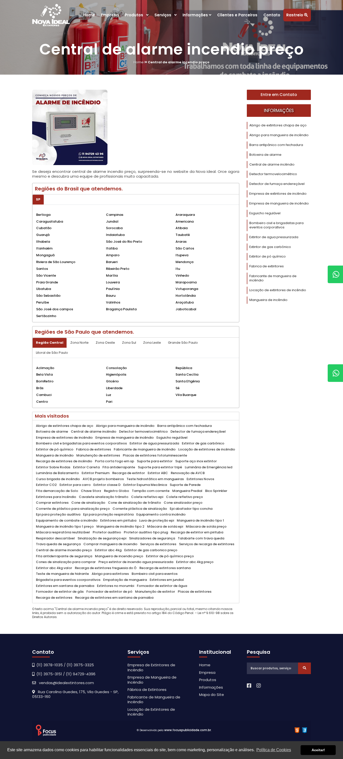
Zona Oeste (105, 342)
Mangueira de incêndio (268, 299)
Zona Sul (129, 342)
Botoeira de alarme (265, 154)
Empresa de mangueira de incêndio (279, 203)
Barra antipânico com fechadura (276, 144)
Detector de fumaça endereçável (277, 183)
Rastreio (295, 15)
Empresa (110, 15)
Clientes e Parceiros (237, 15)
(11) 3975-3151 (49, 674)
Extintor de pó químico (267, 256)
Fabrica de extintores (266, 266)
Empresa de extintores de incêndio (278, 193)
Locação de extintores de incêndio (277, 290)
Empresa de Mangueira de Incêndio (152, 680)
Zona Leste (152, 342)
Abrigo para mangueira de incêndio (279, 135)
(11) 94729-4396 (80, 674)
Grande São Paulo (183, 342)
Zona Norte (79, 342)
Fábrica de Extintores (147, 689)
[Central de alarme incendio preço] (69, 129)
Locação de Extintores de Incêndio (151, 712)
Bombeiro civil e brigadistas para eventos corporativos (276, 225)
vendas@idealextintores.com (65, 682)
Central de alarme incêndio (272, 164)
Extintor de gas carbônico (270, 246)
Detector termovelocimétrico (273, 174)
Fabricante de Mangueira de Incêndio (154, 699)
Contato (271, 15)
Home (89, 15)
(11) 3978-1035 (49, 665)
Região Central (49, 342)
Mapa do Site (211, 694)
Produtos (135, 15)
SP (38, 199)
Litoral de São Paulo (52, 352)
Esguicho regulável (264, 213)
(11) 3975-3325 (80, 665)
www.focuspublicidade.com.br (187, 730)
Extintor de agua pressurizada (273, 237)
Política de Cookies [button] (273, 750)
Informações (196, 15)
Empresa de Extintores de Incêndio (151, 667)
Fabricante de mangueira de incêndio (273, 278)
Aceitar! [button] (318, 750)
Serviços (164, 15)
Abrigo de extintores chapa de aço (278, 125)
